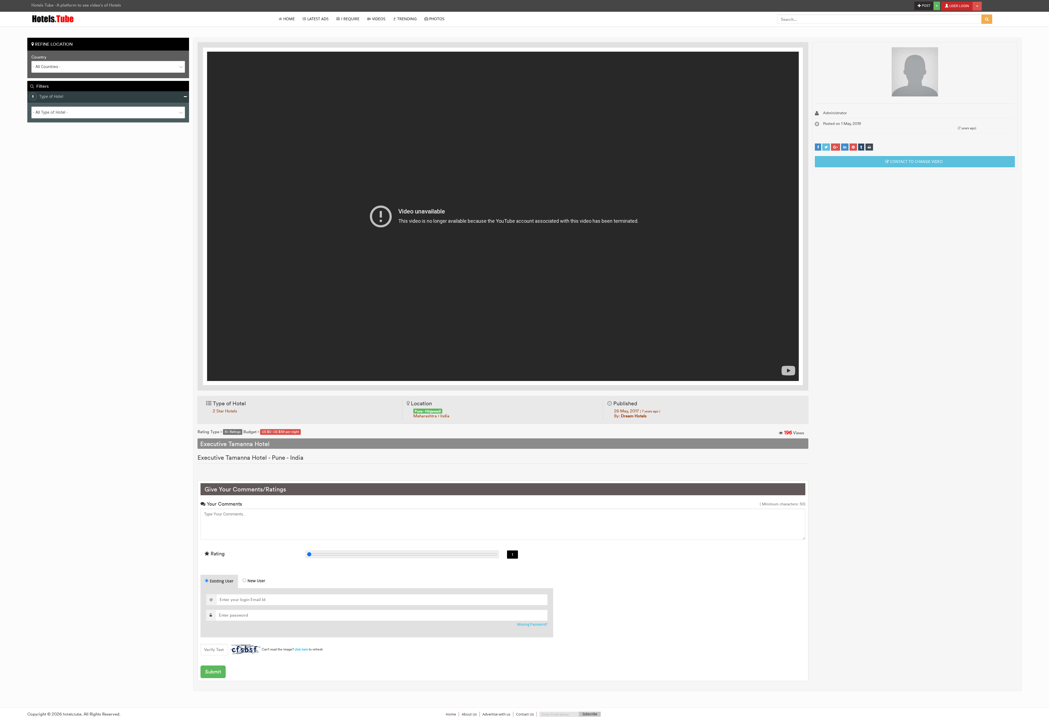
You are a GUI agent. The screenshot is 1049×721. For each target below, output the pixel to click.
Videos (378, 18)
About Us (469, 714)
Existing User (222, 581)
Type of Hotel (51, 96)
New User (256, 580)
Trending (406, 18)
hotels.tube (72, 714)
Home (288, 18)
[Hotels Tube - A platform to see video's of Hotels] (53, 18)
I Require (350, 18)
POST (925, 6)
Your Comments (223, 504)
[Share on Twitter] (826, 147)
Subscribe (589, 714)
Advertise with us (496, 714)
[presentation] (219, 581)
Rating (217, 553)
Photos (436, 18)
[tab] (219, 581)
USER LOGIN (958, 6)
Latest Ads (317, 18)
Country (38, 57)
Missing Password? (532, 624)
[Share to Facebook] (818, 147)
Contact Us (525, 714)
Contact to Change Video (916, 161)
